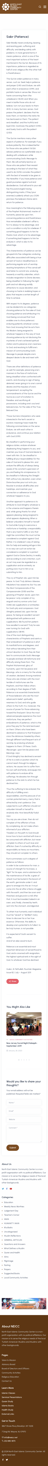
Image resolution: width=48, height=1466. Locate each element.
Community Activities (11, 1373)
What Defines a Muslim (14, 1248)
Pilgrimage (8, 1261)
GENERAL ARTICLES (13, 1240)
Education (8, 1202)
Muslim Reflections (12, 1236)
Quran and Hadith (12, 1252)
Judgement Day (11, 1211)
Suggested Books (12, 1273)
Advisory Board (8, 1364)
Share (14, 981)
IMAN (6, 1219)
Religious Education (10, 1377)
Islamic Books (8, 1405)
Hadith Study (7, 1410)
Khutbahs (8, 1227)
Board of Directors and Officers (15, 1368)
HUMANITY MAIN (11, 1223)
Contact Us (7, 1381)
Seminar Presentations (12, 1397)
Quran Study (7, 1401)
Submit (12, 1148)
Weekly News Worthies (14, 1206)
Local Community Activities (21, 1039)
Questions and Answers (14, 1244)
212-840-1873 (9, 1441)
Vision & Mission (9, 1360)
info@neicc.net (10, 1437)
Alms (6, 1257)
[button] (18, 1059)
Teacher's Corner (11, 1215)
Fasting (7, 1265)
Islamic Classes (8, 1393)
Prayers (7, 1269)
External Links (8, 1414)
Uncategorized (10, 1232)
